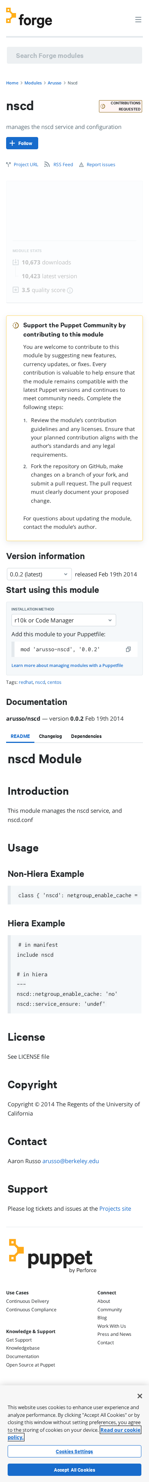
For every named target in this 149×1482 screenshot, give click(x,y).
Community (109, 1309)
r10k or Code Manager (44, 620)
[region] (74, 1433)
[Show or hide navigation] (138, 19)
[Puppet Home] (53, 1275)
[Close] (139, 1396)
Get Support (19, 1340)
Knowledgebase (23, 1348)
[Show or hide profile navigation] (123, 15)
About (103, 1301)
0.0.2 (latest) (26, 574)
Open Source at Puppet (30, 1365)
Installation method (32, 609)
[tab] (20, 736)
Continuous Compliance (31, 1309)
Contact (105, 1342)
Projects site (115, 1208)
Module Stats (27, 251)
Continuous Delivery (27, 1301)
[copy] (129, 649)
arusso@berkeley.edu (70, 1161)
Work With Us (111, 1326)
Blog (102, 1317)
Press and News (114, 1334)
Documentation (22, 1356)
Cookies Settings (74, 1451)
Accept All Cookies (75, 1470)
